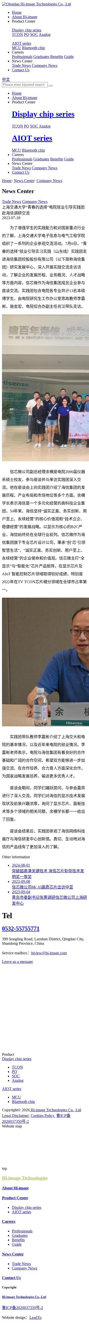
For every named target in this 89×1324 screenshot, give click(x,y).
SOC (34, 34)
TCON (17, 34)
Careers (8, 1221)
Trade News (21, 65)
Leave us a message (17, 961)
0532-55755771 (21, 928)
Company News (44, 65)
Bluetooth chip (33, 48)
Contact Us (20, 70)
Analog (44, 34)
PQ (26, 34)
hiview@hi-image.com (49, 953)
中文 (6, 79)
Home (17, 12)
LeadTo (35, 1317)
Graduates (41, 57)
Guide (69, 57)
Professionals (22, 57)
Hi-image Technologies (24, 1178)
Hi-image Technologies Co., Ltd (55, 1110)
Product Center (15, 1198)
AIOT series (21, 43)
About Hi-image (24, 17)
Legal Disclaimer (16, 1115)
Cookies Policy (43, 1115)
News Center (24, 181)
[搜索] (51, 85)
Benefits (56, 57)
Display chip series (26, 30)
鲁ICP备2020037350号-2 (22, 1308)
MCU (16, 48)
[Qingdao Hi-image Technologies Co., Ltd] (36, 4)
